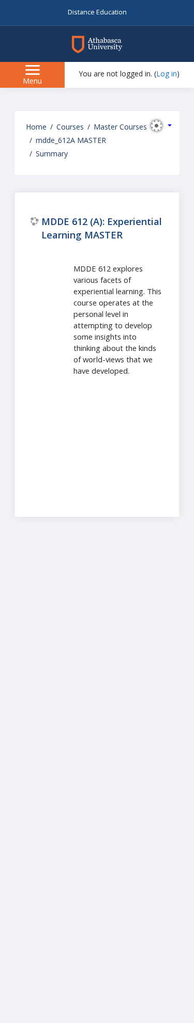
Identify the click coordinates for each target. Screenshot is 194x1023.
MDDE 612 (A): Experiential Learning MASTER (101, 228)
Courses (70, 127)
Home (36, 127)
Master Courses (120, 127)
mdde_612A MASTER (71, 140)
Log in (166, 73)
